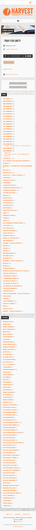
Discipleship (7, 198)
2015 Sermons (7, 121)
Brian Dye (6, 332)
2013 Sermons (7, 116)
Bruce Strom (7, 334)
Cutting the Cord (9, 193)
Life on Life (6, 225)
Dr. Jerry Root (7, 357)
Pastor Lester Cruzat (10, 450)
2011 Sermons (7, 111)
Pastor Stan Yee (8, 475)
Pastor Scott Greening (11, 470)
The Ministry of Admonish (12, 286)
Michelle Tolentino (9, 405)
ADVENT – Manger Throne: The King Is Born (16, 145)
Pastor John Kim (8, 437)
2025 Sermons (7, 148)
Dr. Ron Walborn (8, 359)
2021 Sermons (7, 136)
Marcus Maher (8, 400)
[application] (18, 56)
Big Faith (6, 170)
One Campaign (7, 240)
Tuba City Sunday (8, 303)
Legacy (5, 220)
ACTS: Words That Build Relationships (16, 161)
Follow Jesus (7, 203)
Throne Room (7, 291)
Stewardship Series (9, 276)
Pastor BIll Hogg (9, 407)
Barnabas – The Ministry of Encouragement (17, 166)
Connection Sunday (9, 190)
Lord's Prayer (7, 233)
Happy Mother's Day (9, 210)
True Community (8, 301)
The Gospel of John (9, 283)
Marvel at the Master (10, 238)
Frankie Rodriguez (9, 369)
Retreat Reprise (8, 268)
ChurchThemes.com (18, 526)
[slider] (29, 55)
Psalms (5, 248)
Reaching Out (7, 255)
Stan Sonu (6, 500)
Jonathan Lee (7, 384)
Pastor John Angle (9, 435)
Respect (5, 266)
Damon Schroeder (9, 347)
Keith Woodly (7, 395)
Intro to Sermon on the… (17, 87)
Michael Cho (7, 402)
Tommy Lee (6, 505)
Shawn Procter (8, 498)
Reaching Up (7, 258)
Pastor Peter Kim (8, 463)
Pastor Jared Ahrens (10, 425)
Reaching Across (8, 253)
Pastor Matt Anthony (10, 455)
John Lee (6, 379)
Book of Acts (7, 172)
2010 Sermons (7, 109)
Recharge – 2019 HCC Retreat (12, 261)
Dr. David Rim (7, 354)
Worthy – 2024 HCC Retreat (12, 311)
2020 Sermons (7, 134)
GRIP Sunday (7, 208)
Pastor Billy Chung (9, 410)
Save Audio (9, 62)
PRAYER (5, 245)
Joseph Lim (6, 387)
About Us (9, 514)
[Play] (5, 56)
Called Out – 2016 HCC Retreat (13, 175)
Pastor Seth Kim (8, 473)
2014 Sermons (7, 119)
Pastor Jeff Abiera (9, 430)
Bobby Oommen (8, 327)
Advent (5, 163)
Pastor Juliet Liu (8, 445)
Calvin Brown (7, 337)
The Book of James (9, 281)
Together (6, 296)
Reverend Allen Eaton (10, 485)
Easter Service (7, 200)
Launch (5, 218)
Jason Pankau (7, 374)
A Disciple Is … (7, 158)
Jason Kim (6, 372)
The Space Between (9, 288)
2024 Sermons (7, 144)
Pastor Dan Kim (8, 417)
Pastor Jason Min (9, 427)
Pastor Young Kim (9, 480)
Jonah (5, 213)
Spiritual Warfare (9, 273)
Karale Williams (8, 392)
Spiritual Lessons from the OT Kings (15, 271)
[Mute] (26, 56)
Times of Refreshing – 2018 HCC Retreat (16, 293)
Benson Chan (7, 321)
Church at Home (8, 180)
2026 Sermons (7, 151)
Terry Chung (7, 503)
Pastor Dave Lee (8, 420)
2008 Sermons (7, 104)
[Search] (30, 2)
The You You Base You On (19, 83)
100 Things (6, 98)
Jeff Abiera (6, 377)
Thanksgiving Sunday (10, 278)
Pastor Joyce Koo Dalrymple (12, 442)
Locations (17, 514)
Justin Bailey (7, 390)
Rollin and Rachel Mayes (11, 493)
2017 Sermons (13, 74)
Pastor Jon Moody (9, 440)
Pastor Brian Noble (9, 412)
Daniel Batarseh (8, 349)
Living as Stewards (9, 230)
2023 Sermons (7, 141)
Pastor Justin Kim (9, 447)
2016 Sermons (7, 124)
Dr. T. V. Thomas (8, 364)
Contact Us (26, 514)
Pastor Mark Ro (8, 452)
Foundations (7, 205)
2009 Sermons (7, 106)
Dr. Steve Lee (7, 362)
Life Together (7, 228)
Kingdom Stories (8, 215)
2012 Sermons (7, 114)
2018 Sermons (7, 129)
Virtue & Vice (7, 308)
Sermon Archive (7, 30)
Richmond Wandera (9, 490)
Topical (5, 298)
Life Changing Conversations (13, 223)
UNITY (5, 306)
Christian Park (8, 342)
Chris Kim (6, 339)
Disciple (5, 195)
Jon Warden (7, 382)
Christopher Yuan (9, 344)
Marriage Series (8, 235)
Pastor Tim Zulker (9, 478)
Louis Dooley (7, 397)
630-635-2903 (19, 521)
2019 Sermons (7, 131)
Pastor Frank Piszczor (12, 49)
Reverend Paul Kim (9, 488)
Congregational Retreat (11, 187)
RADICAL (5, 250)
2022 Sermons (7, 139)
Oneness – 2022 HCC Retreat (12, 243)
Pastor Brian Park (9, 415)
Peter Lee (6, 483)
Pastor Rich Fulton (9, 465)
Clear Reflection (8, 185)
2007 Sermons (7, 101)
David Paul (6, 352)
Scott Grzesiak (8, 495)
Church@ (6, 182)
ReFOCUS (5, 263)
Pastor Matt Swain (9, 458)
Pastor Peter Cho (9, 460)
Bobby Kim (6, 324)
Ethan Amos (7, 367)
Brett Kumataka (8, 329)
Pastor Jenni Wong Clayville (12, 432)
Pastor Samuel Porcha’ (11, 468)
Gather (6, 152)
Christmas (6, 177)
